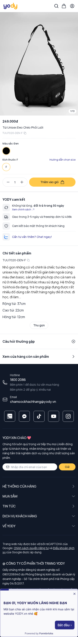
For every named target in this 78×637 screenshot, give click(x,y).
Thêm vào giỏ (49, 182)
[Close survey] (74, 593)
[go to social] (9, 416)
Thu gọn (39, 325)
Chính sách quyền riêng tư (31, 548)
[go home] (10, 6)
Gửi (67, 467)
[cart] (63, 6)
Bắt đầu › (65, 625)
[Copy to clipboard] (25, 133)
